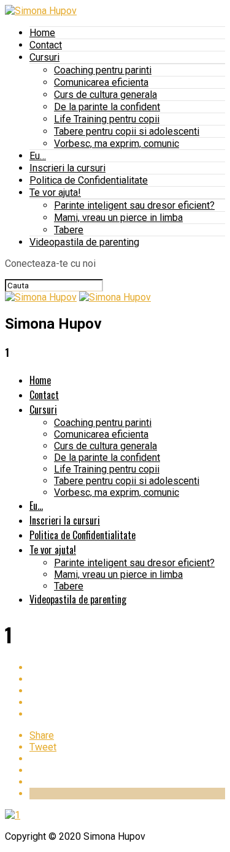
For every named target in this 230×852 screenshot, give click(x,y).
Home (42, 33)
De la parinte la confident (107, 107)
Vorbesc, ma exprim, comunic (116, 143)
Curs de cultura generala (105, 94)
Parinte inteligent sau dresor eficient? (134, 205)
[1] (12, 815)
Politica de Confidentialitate (88, 180)
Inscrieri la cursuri (67, 168)
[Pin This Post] (127, 691)
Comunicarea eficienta (101, 82)
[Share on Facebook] (127, 667)
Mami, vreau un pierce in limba (118, 217)
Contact (45, 45)
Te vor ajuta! (55, 192)
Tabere (68, 230)
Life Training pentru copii (106, 119)
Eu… (37, 156)
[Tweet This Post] (127, 679)
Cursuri (44, 57)
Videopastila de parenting (84, 242)
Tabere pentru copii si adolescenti (126, 131)
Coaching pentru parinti (102, 70)
